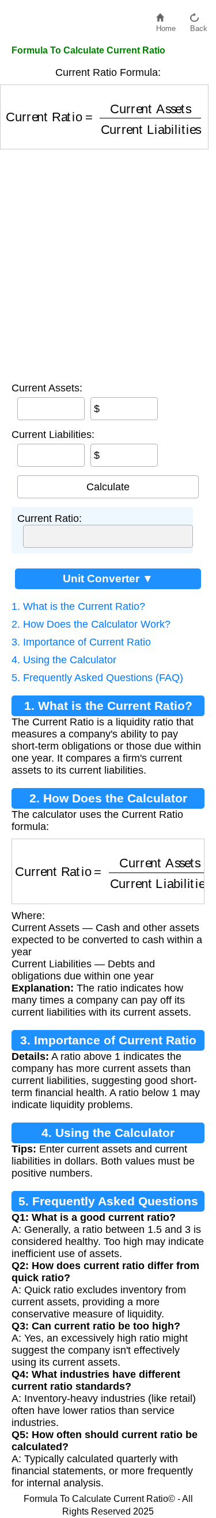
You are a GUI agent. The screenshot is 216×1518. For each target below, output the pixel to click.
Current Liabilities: (53, 434)
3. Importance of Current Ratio (81, 642)
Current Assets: (47, 388)
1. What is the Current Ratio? (78, 606)
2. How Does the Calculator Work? (91, 624)
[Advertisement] (108, 263)
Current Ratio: (49, 518)
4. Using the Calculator (64, 660)
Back (198, 25)
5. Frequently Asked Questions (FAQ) (97, 677)
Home (166, 25)
